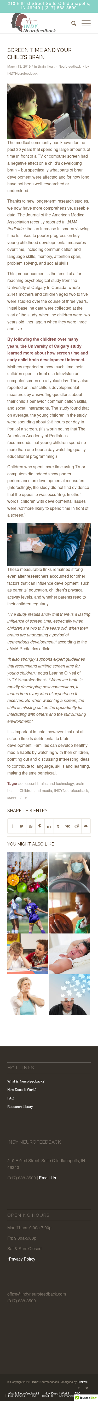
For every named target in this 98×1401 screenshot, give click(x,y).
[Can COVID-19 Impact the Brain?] (69, 872)
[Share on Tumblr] (58, 826)
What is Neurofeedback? (25, 1081)
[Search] (71, 23)
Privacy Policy (22, 1259)
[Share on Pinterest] (40, 826)
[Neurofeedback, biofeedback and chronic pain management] (27, 994)
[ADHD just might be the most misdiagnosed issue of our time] (27, 953)
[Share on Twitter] (21, 826)
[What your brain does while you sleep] (69, 953)
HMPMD (83, 1382)
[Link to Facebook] (79, 1388)
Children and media (36, 790)
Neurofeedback (70, 66)
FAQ (10, 1098)
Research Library (20, 1106)
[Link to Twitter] (87, 1388)
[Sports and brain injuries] (69, 912)
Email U (46, 1178)
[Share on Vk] (67, 826)
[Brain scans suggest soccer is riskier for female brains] (27, 912)
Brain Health (47, 66)
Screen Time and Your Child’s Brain (39, 53)
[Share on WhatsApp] (30, 826)
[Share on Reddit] (76, 826)
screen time (17, 797)
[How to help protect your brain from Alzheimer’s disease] (69, 994)
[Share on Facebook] (12, 826)
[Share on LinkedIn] (49, 826)
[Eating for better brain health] (27, 872)
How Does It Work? (22, 1089)
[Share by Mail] (86, 826)
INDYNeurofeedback (22, 73)
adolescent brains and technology (46, 783)
